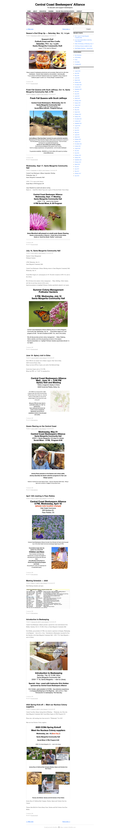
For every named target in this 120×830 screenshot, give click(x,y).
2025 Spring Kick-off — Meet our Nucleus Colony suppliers (46, 705)
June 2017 (77, 169)
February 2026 (78, 82)
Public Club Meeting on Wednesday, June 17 (84, 43)
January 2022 (77, 157)
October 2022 (78, 146)
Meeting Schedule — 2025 (37, 580)
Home (29, 11)
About (35, 11)
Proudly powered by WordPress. (51, 827)
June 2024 (77, 107)
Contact (79, 11)
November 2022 (78, 143)
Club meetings (34, 420)
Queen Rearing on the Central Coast (41, 426)
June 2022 (77, 153)
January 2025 (77, 103)
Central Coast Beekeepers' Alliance (60, 4)
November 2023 (78, 118)
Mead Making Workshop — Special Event (84, 48)
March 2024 (77, 112)
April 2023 (77, 134)
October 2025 (78, 87)
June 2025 (77, 93)
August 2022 (77, 148)
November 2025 (78, 84)
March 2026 (77, 80)
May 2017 (77, 171)
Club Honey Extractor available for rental (83, 46)
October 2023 (78, 121)
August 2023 (77, 125)
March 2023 (77, 137)
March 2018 (77, 164)
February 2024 (78, 114)
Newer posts (66, 29)
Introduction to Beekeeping (37, 619)
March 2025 (77, 98)
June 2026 (77, 73)
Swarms (50, 11)
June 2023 (77, 130)
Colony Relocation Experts (65, 11)
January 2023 (77, 141)
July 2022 (77, 150)
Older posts (29, 29)
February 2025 (78, 100)
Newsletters (77, 62)
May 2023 (77, 132)
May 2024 (77, 109)
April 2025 (77, 96)
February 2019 (78, 162)
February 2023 (78, 139)
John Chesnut (45, 35)
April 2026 (77, 77)
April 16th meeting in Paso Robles (40, 496)
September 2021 (78, 159)
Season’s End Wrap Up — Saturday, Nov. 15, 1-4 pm (47, 33)
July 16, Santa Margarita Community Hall (43, 250)
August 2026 (77, 71)
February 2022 (78, 155)
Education (42, 11)
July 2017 (77, 166)
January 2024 (77, 116)
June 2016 (77, 175)
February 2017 (78, 173)
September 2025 (78, 89)
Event (76, 59)
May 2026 (77, 75)
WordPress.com (72, 827)
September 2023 (78, 123)
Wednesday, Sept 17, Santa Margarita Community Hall (47, 166)
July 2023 (77, 128)
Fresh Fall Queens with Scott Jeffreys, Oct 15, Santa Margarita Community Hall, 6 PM (48, 90)
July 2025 (77, 91)
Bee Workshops (78, 55)
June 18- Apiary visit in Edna (38, 355)
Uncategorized (34, 83)
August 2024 (77, 105)
